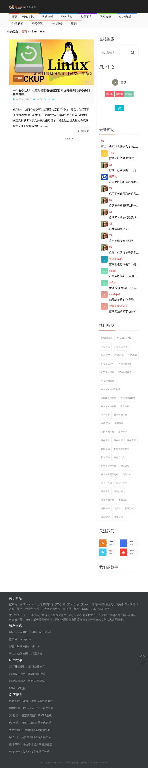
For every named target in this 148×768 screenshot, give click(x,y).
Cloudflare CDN (124, 338)
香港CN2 (105, 516)
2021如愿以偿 (36, 673)
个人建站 (124, 406)
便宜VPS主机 (120, 414)
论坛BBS (119, 108)
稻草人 (113, 176)
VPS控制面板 (107, 380)
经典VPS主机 (107, 499)
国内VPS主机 (107, 431)
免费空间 (14, 730)
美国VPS (105, 508)
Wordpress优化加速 (110, 389)
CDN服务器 (106, 338)
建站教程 (118, 440)
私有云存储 (121, 482)
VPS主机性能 (107, 363)
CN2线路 (119, 355)
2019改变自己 (17, 673)
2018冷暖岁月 (36, 666)
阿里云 (117, 508)
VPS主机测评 (124, 363)
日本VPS (105, 457)
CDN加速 (125, 16)
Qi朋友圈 (22, 653)
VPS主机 (28, 16)
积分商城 (129, 94)
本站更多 (57, 23)
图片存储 (122, 431)
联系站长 (36, 653)
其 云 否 (14, 715)
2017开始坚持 (17, 666)
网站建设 (47, 16)
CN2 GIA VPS (121, 346)
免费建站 (119, 423)
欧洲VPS (125, 465)
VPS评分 (14, 751)
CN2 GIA (105, 346)
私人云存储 (106, 482)
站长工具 (105, 491)
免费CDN (105, 423)
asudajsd (114, 294)
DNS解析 (17, 23)
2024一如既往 (17, 688)
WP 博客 (66, 16)
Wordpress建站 (108, 397)
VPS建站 (18, 78)
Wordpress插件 (127, 397)
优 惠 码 (14, 722)
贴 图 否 (14, 737)
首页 (14, 16)
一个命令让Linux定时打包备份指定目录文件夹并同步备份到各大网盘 (51, 92)
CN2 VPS (105, 355)
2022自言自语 (17, 681)
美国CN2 (122, 499)
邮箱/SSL (37, 23)
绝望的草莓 (116, 259)
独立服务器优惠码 (109, 474)
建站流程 (131, 440)
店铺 (74, 23)
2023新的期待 (36, 681)
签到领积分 (109, 94)
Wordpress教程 (108, 406)
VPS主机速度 (124, 372)
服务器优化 (119, 457)
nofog (112, 270)
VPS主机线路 (107, 372)
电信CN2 (127, 474)
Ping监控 (14, 701)
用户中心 (119, 94)
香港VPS (118, 516)
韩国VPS (129, 508)
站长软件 (118, 491)
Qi (41, 99)
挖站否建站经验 (121, 448)
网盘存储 (105, 16)
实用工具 (86, 16)
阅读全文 (85, 130)
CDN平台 (14, 708)
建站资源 (105, 448)
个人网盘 (105, 414)
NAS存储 (132, 355)
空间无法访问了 (118, 306)
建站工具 (105, 440)
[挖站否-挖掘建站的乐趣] (30, 6)
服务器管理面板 (108, 465)
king (111, 153)
